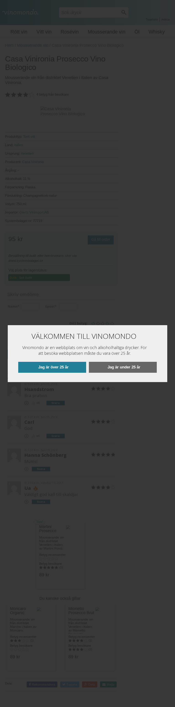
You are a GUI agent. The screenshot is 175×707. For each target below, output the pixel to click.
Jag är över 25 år (53, 367)
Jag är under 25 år (124, 367)
